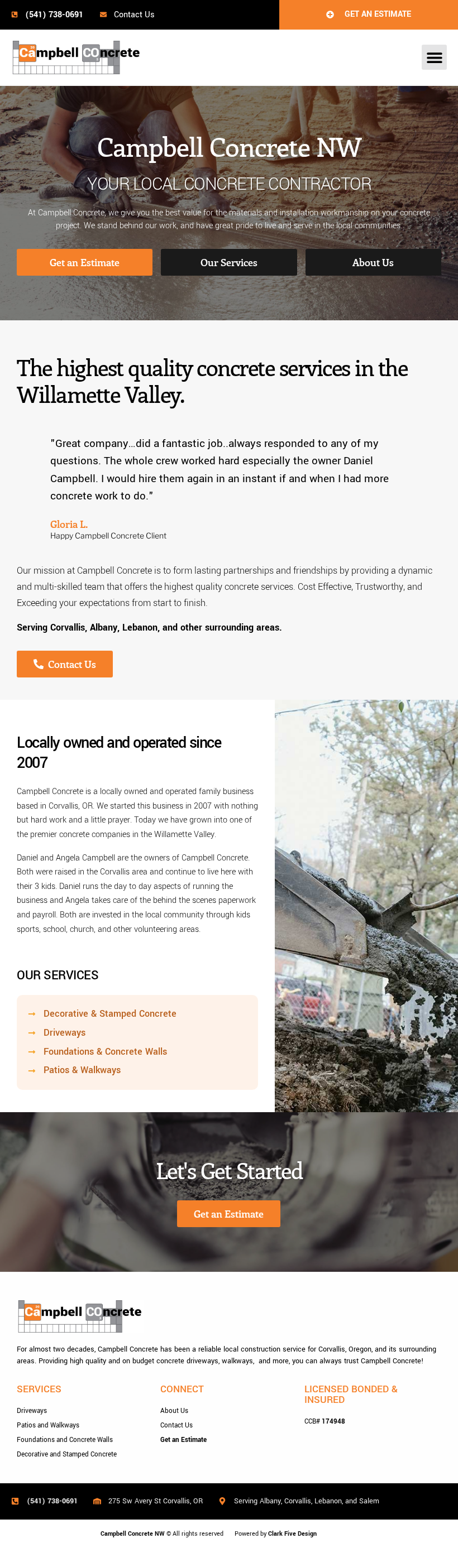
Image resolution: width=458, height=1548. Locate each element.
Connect (182, 1389)
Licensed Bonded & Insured (351, 1394)
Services (39, 1389)
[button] (434, 57)
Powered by (276, 1534)
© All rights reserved (162, 1534)
